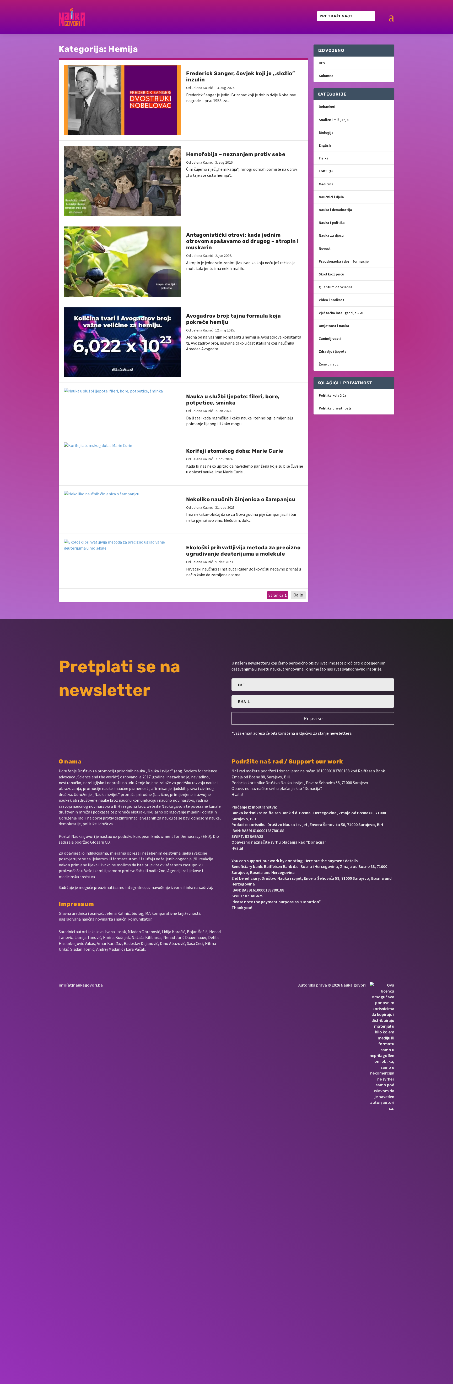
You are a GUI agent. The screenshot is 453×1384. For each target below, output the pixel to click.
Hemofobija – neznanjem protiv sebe (235, 154)
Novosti (325, 248)
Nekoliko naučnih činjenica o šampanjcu (240, 499)
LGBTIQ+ (326, 171)
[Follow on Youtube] (269, 923)
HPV (322, 62)
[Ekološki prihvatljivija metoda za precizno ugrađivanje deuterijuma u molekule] (122, 545)
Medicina (326, 184)
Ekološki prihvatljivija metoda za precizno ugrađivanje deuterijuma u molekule (243, 550)
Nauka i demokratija (335, 209)
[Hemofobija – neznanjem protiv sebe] (122, 181)
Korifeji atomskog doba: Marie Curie (234, 451)
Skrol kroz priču (331, 274)
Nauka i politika (332, 222)
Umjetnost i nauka (334, 325)
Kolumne (326, 75)
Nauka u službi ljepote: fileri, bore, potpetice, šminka (233, 399)
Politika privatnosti (335, 408)
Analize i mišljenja (334, 119)
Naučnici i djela (331, 197)
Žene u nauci (329, 364)
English (325, 145)
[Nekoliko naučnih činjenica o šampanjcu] (122, 494)
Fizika (323, 158)
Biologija (326, 132)
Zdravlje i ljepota (333, 351)
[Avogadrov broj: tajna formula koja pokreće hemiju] (122, 342)
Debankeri (327, 106)
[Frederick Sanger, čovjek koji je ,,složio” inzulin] (122, 100)
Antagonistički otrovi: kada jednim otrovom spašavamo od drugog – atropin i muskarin (242, 241)
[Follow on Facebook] (233, 923)
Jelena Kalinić (202, 87)
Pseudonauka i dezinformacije (344, 261)
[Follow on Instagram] (251, 923)
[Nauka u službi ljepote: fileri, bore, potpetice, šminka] (122, 391)
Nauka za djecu (331, 235)
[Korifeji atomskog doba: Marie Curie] (122, 445)
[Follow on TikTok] (285, 923)
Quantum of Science (335, 287)
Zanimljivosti (330, 338)
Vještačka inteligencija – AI (341, 313)
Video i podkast (331, 299)
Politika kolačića (332, 395)
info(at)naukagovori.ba (81, 985)
